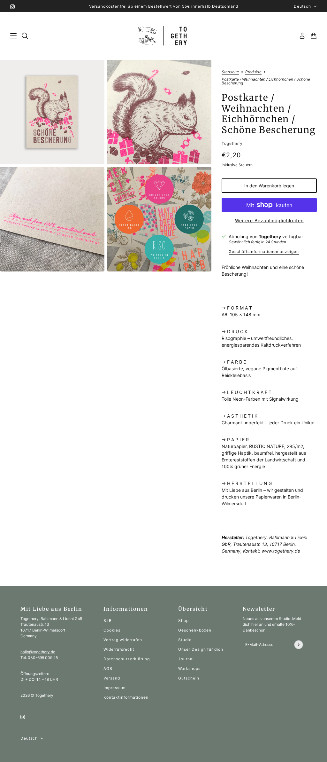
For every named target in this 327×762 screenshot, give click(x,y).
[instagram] (12, 6)
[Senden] (298, 644)
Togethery (232, 143)
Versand (111, 678)
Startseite (230, 72)
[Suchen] (25, 36)
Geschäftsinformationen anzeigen (264, 252)
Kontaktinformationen (125, 697)
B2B (107, 620)
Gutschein (188, 678)
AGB (107, 668)
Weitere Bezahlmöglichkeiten (269, 220)
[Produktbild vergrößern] (52, 112)
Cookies (111, 630)
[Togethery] (163, 36)
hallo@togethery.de (37, 651)
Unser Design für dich (200, 649)
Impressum (114, 687)
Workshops (189, 668)
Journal (186, 658)
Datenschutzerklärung (126, 658)
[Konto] (302, 36)
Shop (183, 620)
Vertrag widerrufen (122, 639)
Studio (185, 639)
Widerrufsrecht (118, 649)
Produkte (253, 72)
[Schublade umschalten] (13, 35)
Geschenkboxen (194, 630)
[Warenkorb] (313, 36)
